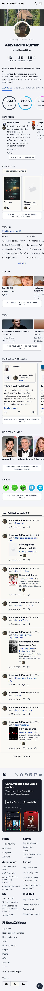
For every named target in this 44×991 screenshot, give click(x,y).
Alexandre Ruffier (27, 40)
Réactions (8, 117)
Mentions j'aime (12, 432)
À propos (6, 929)
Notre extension (9, 937)
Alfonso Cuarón (25, 459)
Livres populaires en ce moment (32, 886)
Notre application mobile (13, 933)
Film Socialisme (22, 725)
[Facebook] (21, 775)
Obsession (6, 848)
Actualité (6, 857)
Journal (19, 88)
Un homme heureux (24, 605)
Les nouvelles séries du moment (32, 855)
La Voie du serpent (23, 710)
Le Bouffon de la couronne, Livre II (31, 878)
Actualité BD (7, 915)
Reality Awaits (29, 909)
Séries (27, 838)
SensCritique (15, 40)
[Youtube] (40, 775)
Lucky (25, 851)
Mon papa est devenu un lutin (30, 203)
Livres (27, 862)
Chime (18, 695)
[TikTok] (30, 775)
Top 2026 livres (30, 868)
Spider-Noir (28, 847)
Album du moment (31, 914)
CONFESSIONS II (31, 904)
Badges (6, 479)
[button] (40, 3)
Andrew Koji (7, 459)
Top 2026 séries (30, 843)
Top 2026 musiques (31, 899)
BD (4, 893)
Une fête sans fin (10, 902)
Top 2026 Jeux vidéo (9, 868)
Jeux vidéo (9, 862)
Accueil (7, 88)
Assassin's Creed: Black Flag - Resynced (10, 880)
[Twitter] (16, 775)
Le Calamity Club (30, 872)
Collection (33, 88)
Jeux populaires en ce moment (11, 887)
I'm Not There (21, 620)
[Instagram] (26, 775)
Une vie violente (22, 571)
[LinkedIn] (35, 775)
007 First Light (8, 873)
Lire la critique (11, 408)
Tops (5, 315)
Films (5, 838)
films (5, 237)
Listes (6, 271)
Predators (8, 202)
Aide (4, 941)
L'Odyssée (6, 852)
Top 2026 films (9, 844)
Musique (28, 893)
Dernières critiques (14, 358)
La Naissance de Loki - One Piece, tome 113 (10, 909)
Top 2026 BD (8, 898)
